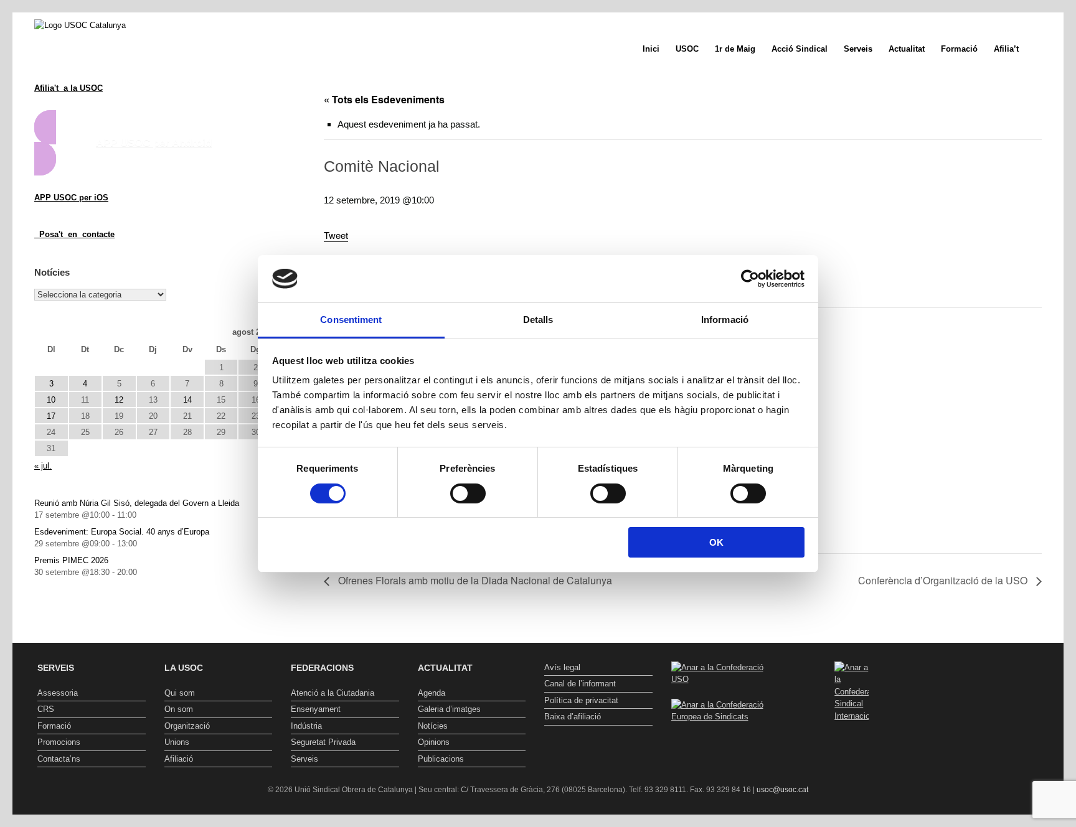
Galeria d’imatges (449, 709)
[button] (1045, 48)
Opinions (434, 742)
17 (51, 416)
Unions (176, 742)
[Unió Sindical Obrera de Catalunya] (80, 25)
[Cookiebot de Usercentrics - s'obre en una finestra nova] (750, 278)
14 (187, 399)
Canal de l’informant (580, 683)
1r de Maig (735, 49)
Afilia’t (1006, 49)
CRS (45, 709)
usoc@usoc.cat (782, 789)
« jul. (43, 465)
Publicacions (441, 759)
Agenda (431, 693)
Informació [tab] (724, 319)
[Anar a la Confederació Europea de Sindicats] (725, 716)
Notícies (433, 726)
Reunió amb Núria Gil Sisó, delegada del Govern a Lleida (136, 503)
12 (119, 399)
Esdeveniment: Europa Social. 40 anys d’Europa (121, 531)
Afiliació (178, 759)
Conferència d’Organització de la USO (944, 580)
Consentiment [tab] (351, 319)
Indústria (306, 726)
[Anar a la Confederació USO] (725, 679)
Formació (959, 49)
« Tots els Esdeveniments (384, 99)
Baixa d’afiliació (572, 716)
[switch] (468, 493)
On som (178, 709)
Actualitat (907, 49)
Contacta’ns (58, 759)
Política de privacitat (581, 700)
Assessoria (57, 693)
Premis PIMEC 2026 (71, 560)
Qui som (179, 693)
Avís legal (562, 667)
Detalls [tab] (538, 319)
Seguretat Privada (323, 742)
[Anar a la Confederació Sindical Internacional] (852, 691)
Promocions (58, 742)
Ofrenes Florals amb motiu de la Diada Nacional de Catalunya (474, 580)
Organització (187, 726)
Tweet (336, 234)
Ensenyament (316, 709)
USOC (687, 49)
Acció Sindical (800, 49)
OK (716, 542)
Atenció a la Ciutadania (332, 693)
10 (51, 399)
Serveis (858, 49)
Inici (651, 49)
